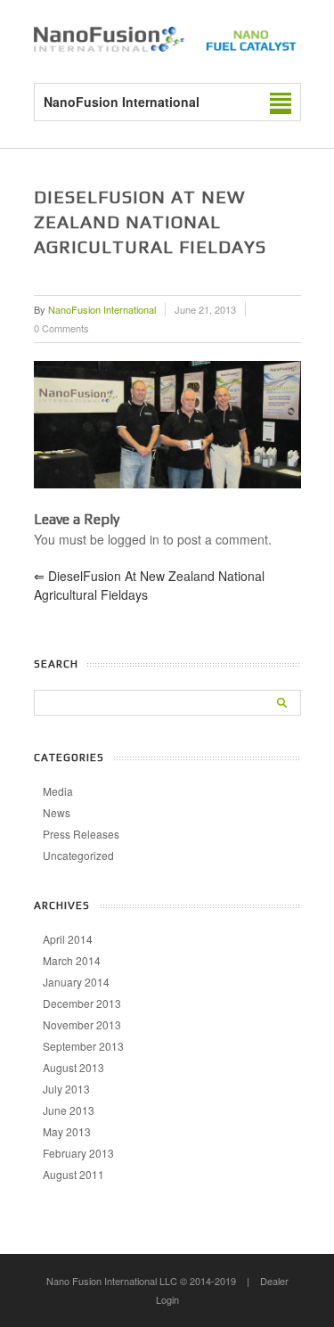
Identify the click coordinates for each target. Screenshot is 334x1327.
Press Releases (81, 833)
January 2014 (76, 981)
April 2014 (68, 938)
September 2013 (83, 1045)
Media (58, 791)
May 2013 (67, 1131)
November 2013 (82, 1024)
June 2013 (68, 1110)
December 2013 (82, 1003)
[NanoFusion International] (167, 46)
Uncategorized (78, 855)
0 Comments (61, 328)
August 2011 (73, 1174)
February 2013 (78, 1152)
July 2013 (66, 1088)
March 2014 (72, 960)
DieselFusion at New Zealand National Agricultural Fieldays (149, 585)
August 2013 (73, 1067)
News (56, 812)
